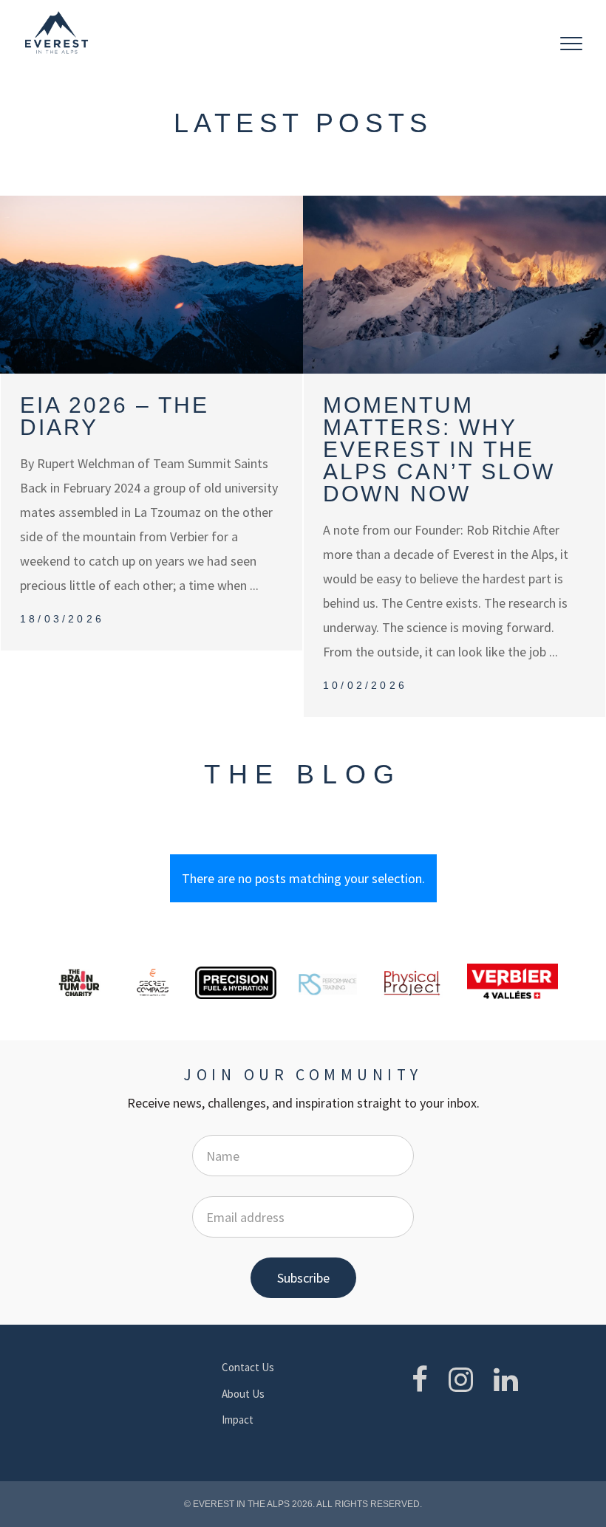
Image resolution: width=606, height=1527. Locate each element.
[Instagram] (461, 1379)
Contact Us (248, 1367)
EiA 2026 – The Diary (114, 416)
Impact (237, 1420)
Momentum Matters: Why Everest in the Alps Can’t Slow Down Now (439, 449)
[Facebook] (420, 1379)
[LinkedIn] (506, 1379)
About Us (243, 1394)
